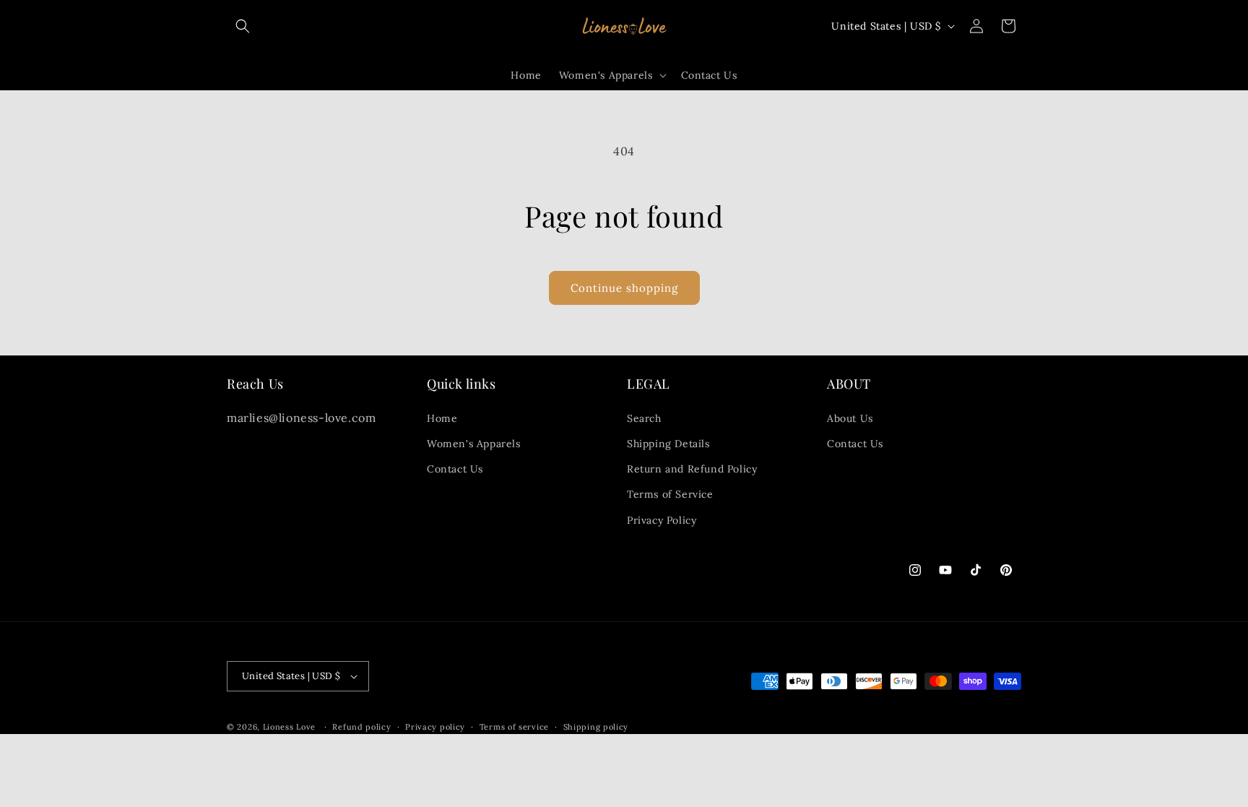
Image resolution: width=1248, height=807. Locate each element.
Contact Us (455, 468)
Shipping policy (596, 727)
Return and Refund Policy (692, 468)
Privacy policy (435, 727)
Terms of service (514, 727)
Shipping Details (668, 443)
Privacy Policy (661, 520)
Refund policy (361, 727)
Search (644, 418)
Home (442, 418)
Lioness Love (289, 727)
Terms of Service (670, 494)
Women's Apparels (474, 443)
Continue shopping (624, 288)
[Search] (243, 26)
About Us (850, 418)
